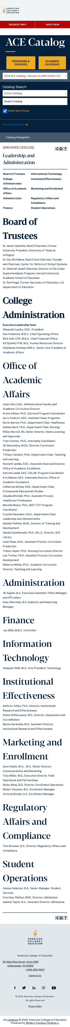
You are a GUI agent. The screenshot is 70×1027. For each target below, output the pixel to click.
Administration (12, 198)
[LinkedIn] (34, 987)
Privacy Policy (35, 1006)
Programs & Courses (21, 63)
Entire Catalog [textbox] (13, 93)
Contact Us (35, 975)
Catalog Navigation (18, 137)
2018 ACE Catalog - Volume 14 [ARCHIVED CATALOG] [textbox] (35, 76)
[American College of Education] (11, 10)
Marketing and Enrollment (47, 188)
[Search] (64, 101)
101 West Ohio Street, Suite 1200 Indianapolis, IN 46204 (20, 963)
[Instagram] (43, 987)
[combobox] (35, 76)
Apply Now (52, 24)
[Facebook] (15, 987)
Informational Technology (46, 173)
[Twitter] (24, 987)
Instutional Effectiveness (46, 179)
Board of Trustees (14, 173)
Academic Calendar (52, 63)
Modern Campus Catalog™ (42, 1023)
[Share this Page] (57, 149)
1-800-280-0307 (35, 969)
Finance (8, 207)
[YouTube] (54, 987)
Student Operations (43, 207)
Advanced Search (14, 124)
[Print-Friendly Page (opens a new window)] (61, 149)
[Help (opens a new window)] (65, 149)
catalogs (12, 1019)
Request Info (17, 24)
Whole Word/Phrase (18, 110)
